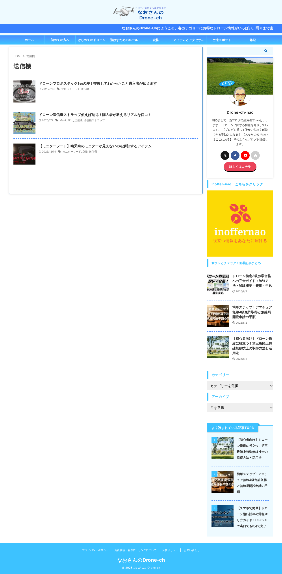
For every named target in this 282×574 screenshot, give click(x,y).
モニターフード (72, 151)
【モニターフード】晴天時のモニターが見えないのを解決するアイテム (95, 146)
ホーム (29, 40)
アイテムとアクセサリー (189, 40)
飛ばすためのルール (124, 40)
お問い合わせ (192, 550)
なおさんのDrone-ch (141, 560)
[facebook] (235, 155)
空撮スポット (222, 40)
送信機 (85, 89)
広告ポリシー (170, 550)
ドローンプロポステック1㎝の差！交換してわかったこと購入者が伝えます (98, 83)
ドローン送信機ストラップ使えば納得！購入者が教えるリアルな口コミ (95, 114)
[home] (255, 155)
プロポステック (70, 89)
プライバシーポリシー (95, 550)
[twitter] (225, 155)
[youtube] (245, 155)
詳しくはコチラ (240, 166)
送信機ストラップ (94, 120)
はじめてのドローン (92, 40)
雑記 (253, 40)
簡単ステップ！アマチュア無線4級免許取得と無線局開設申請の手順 (252, 312)
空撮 (85, 151)
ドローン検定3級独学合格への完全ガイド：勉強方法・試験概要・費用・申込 (252, 281)
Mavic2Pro (66, 120)
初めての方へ (60, 40)
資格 (156, 40)
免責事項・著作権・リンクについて (135, 550)
